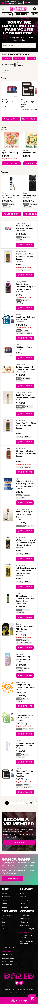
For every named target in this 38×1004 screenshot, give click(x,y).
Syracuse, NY (25, 925)
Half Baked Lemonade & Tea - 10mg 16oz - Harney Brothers (26, 570)
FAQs (3, 919)
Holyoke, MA (24, 915)
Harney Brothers (21, 251)
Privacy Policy (14, 993)
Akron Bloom (20, 223)
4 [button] (19, 803)
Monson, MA (24, 919)
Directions (24, 900)
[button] (17, 3)
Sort (18, 63)
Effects (4, 900)
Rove (4, 193)
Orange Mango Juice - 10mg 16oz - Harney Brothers (25, 256)
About (22, 893)
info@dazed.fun (8, 958)
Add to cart (12, 163)
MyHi (18, 479)
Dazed (18, 345)
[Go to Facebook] (17, 983)
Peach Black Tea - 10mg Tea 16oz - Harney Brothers (26, 425)
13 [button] (31, 803)
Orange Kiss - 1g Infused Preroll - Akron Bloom (25, 687)
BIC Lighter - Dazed (24, 347)
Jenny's (18, 741)
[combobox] (16, 45)
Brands (4, 907)
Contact (23, 897)
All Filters (9, 65)
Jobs (3, 925)
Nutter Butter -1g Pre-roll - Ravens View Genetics (25, 514)
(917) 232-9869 (7, 955)
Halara (4, 150)
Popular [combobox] (20, 65)
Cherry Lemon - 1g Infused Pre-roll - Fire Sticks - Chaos (25, 598)
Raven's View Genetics (24, 392)
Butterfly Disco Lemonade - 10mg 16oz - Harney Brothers (26, 286)
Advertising (24, 907)
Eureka (18, 314)
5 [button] (23, 803)
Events (22, 904)
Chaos (18, 593)
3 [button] (15, 803)
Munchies (19, 654)
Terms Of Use (24, 993)
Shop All (5, 893)
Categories (6, 897)
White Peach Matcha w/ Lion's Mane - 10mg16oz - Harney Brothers (26, 542)
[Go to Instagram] (21, 983)
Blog (3, 922)
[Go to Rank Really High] (19, 1000)
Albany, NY (24, 922)
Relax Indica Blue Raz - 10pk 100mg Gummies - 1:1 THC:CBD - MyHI (26, 483)
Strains (4, 904)
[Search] (33, 45)
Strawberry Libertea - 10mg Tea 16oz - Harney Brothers (26, 453)
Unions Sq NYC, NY (27, 929)
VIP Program (6, 915)
